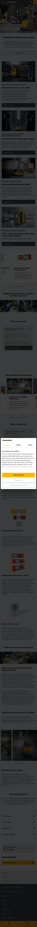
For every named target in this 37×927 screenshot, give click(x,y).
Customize (17, 480)
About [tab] (30, 445)
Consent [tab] (6, 445)
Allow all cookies (18, 475)
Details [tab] (18, 445)
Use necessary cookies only (18, 485)
